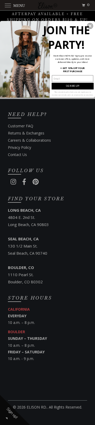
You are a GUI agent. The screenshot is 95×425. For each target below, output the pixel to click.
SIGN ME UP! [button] (72, 85)
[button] (90, 26)
